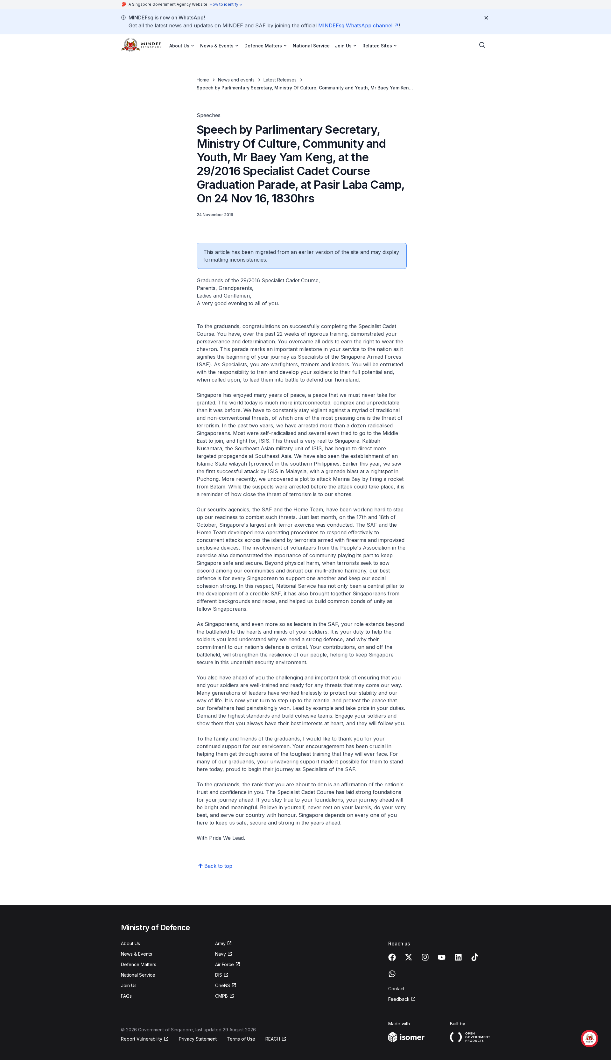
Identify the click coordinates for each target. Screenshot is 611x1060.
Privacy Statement (198, 1039)
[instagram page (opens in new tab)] (425, 957)
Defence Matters (138, 964)
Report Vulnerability (141, 1039)
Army (223, 944)
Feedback (402, 999)
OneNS (225, 986)
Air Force (227, 965)
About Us (130, 943)
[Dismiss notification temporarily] (486, 17)
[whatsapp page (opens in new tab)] (392, 974)
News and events (236, 79)
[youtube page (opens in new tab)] (442, 957)
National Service (311, 45)
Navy (223, 954)
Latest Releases (280, 79)
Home (203, 79)
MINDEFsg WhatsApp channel (358, 25)
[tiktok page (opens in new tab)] (475, 957)
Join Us (129, 985)
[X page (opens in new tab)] (408, 957)
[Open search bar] (482, 45)
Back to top (218, 866)
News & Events (136, 954)
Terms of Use (241, 1039)
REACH (275, 1039)
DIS (221, 975)
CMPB (224, 996)
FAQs (126, 996)
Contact (396, 988)
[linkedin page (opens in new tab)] (458, 957)
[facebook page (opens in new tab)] (392, 957)
